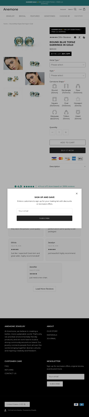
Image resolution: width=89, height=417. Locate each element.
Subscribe (44, 218)
